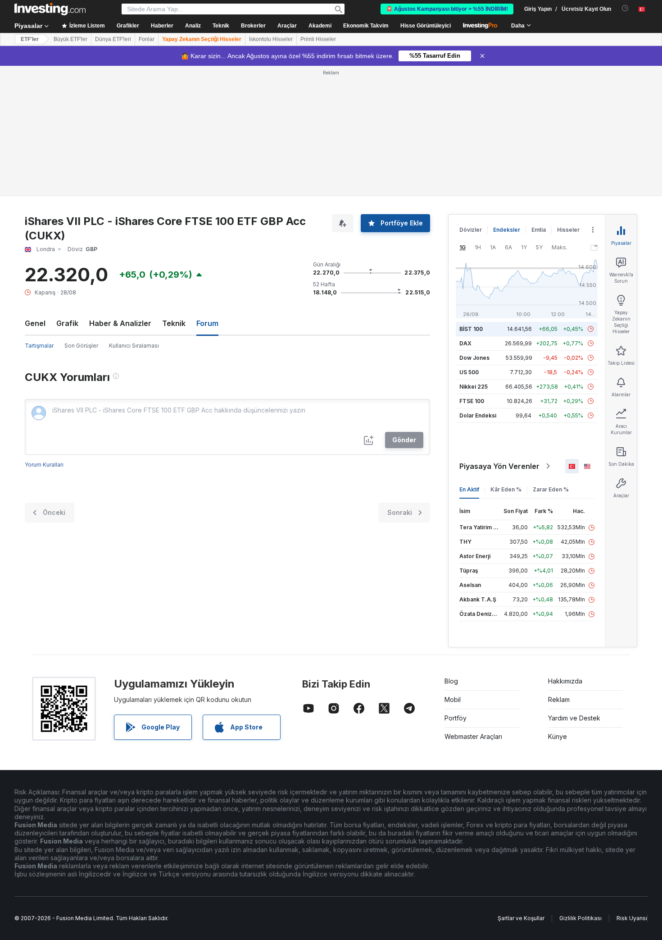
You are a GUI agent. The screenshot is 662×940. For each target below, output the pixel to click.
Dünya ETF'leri (113, 39)
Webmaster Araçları (473, 736)
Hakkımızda (565, 681)
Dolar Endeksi (477, 415)
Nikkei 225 (473, 386)
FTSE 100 (471, 401)
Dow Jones (474, 357)
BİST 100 (471, 329)
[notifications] (625, 8)
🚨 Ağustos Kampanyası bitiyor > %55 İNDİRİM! (447, 9)
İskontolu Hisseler (271, 39)
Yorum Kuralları (44, 464)
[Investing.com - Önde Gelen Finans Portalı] (50, 9)
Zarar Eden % (551, 489)
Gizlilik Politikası (580, 918)
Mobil (452, 699)
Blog (451, 681)
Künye (557, 736)
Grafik (67, 323)
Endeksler (506, 229)
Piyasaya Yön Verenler (499, 466)
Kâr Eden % (505, 489)
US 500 (469, 372)
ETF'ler (30, 39)
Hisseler (568, 229)
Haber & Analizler (120, 323)
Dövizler (470, 229)
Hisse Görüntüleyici (425, 26)
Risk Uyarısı (632, 918)
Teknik (174, 323)
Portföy (455, 718)
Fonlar (146, 39)
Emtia (538, 229)
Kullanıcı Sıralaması (134, 345)
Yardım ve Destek (574, 718)
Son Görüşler (81, 345)
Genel (35, 323)
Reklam (559, 699)
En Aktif (469, 489)
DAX (465, 343)
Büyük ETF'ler (70, 39)
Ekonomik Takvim (366, 26)
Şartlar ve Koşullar (521, 918)
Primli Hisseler (318, 39)
